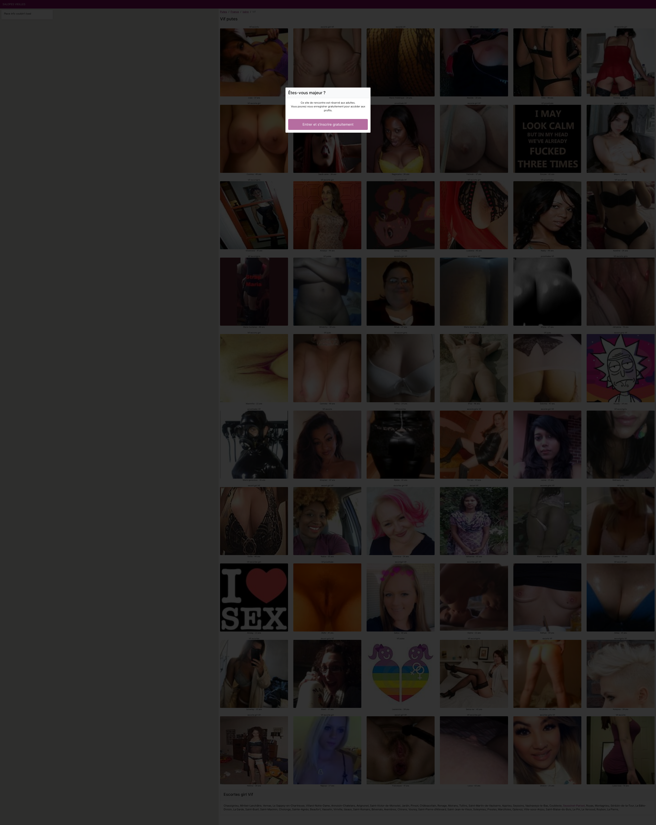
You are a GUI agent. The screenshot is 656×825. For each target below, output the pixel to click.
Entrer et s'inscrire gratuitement (328, 124)
